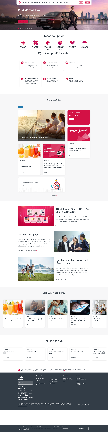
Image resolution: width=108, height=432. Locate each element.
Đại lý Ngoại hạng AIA (49, 403)
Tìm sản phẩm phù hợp (61, 225)
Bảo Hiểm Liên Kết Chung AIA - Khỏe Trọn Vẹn (68, 380)
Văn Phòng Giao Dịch (54, 379)
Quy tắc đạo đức (50, 404)
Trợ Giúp (53, 2)
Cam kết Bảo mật (68, 370)
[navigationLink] (19, 2)
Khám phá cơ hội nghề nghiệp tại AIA (27, 250)
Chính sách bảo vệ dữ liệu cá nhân (28, 404)
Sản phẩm (24, 2)
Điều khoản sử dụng (60, 403)
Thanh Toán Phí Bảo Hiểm (62, 2)
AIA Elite (36, 2)
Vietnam (21, 382)
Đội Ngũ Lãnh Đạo (40, 378)
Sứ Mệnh (38, 380)
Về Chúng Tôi (47, 2)
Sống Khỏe (30, 2)
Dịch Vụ (41, 2)
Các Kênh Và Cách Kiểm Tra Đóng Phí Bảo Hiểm (81, 380)
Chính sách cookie (41, 404)
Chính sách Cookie (59, 370)
